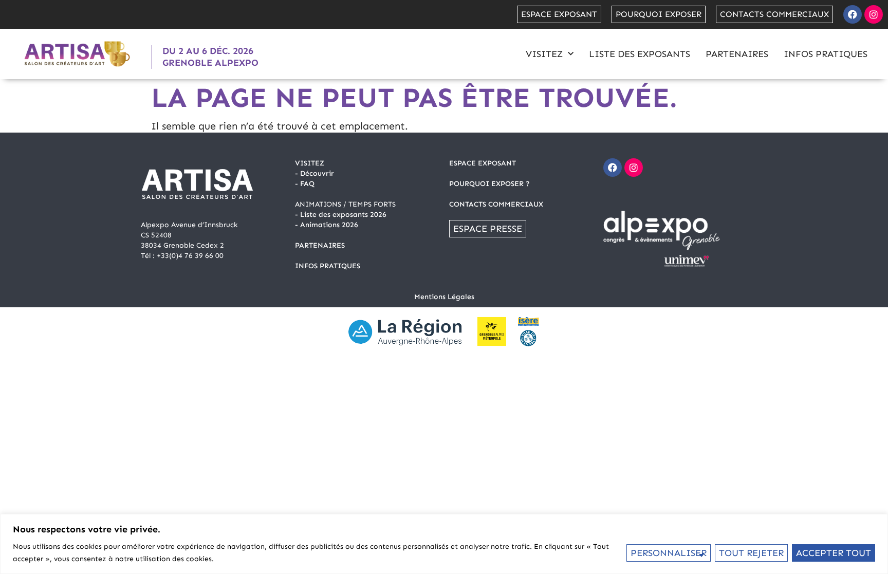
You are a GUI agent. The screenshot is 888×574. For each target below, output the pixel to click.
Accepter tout (833, 553)
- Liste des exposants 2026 (340, 214)
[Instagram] (873, 14)
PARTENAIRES (320, 245)
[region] (444, 544)
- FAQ (304, 183)
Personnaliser (669, 553)
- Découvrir (314, 173)
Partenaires (737, 54)
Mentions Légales (444, 296)
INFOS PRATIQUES (327, 266)
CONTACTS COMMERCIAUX (496, 204)
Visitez (544, 54)
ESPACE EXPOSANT (482, 163)
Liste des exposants (639, 54)
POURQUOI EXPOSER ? (489, 183)
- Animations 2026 (326, 224)
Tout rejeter (751, 553)
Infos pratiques (825, 54)
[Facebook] (852, 14)
